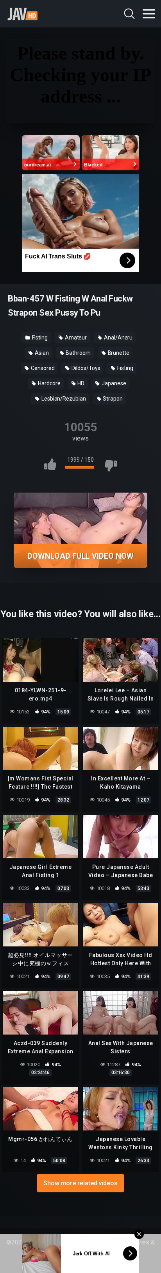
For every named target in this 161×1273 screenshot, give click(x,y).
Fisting (39, 337)
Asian (41, 353)
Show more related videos (80, 1183)
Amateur (75, 337)
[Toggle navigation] (149, 13)
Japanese (113, 383)
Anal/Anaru (117, 337)
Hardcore (48, 383)
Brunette (118, 353)
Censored (42, 368)
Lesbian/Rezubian (63, 398)
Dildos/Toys (85, 368)
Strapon (112, 398)
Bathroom (77, 353)
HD (81, 383)
